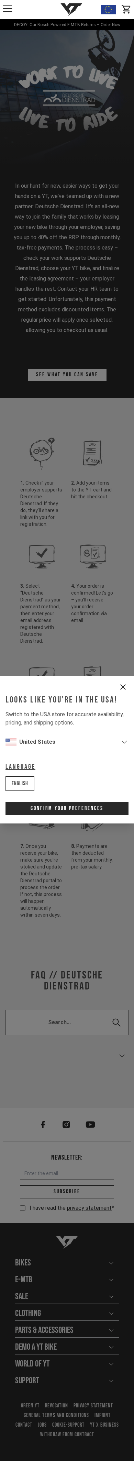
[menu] (7, 8)
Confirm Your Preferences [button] (67, 808)
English (20, 784)
